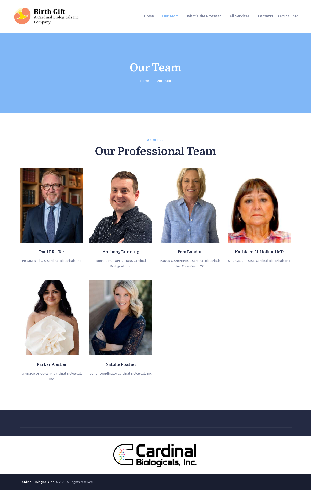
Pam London (190, 252)
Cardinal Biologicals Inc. (37, 482)
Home (144, 81)
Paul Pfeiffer (51, 252)
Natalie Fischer (121, 364)
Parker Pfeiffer (52, 364)
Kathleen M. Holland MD (259, 252)
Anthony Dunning (121, 252)
